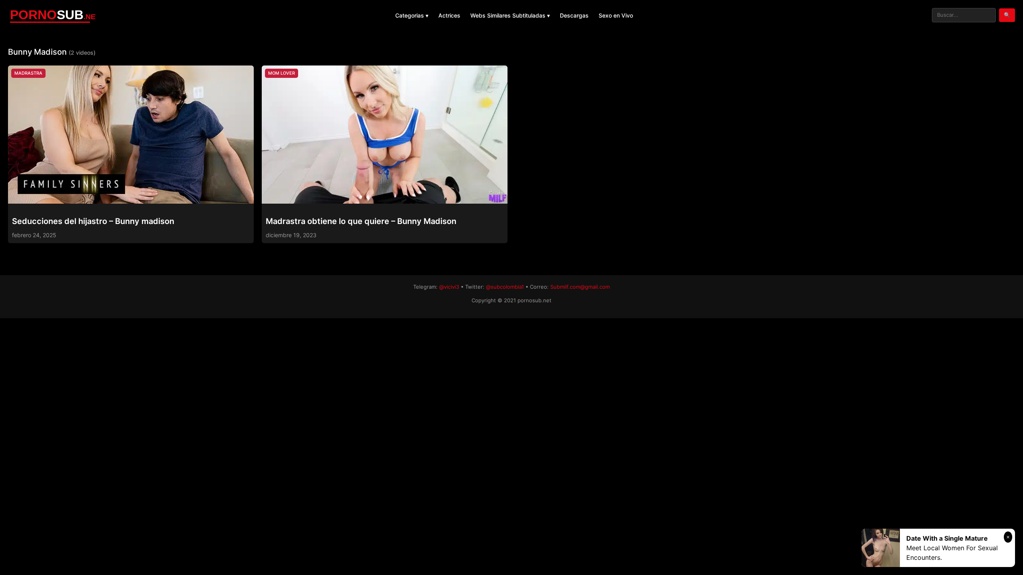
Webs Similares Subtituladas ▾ (510, 15)
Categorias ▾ (411, 15)
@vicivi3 (449, 287)
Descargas (574, 15)
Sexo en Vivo (616, 15)
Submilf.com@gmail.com (580, 287)
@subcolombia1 (505, 287)
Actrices (449, 15)
